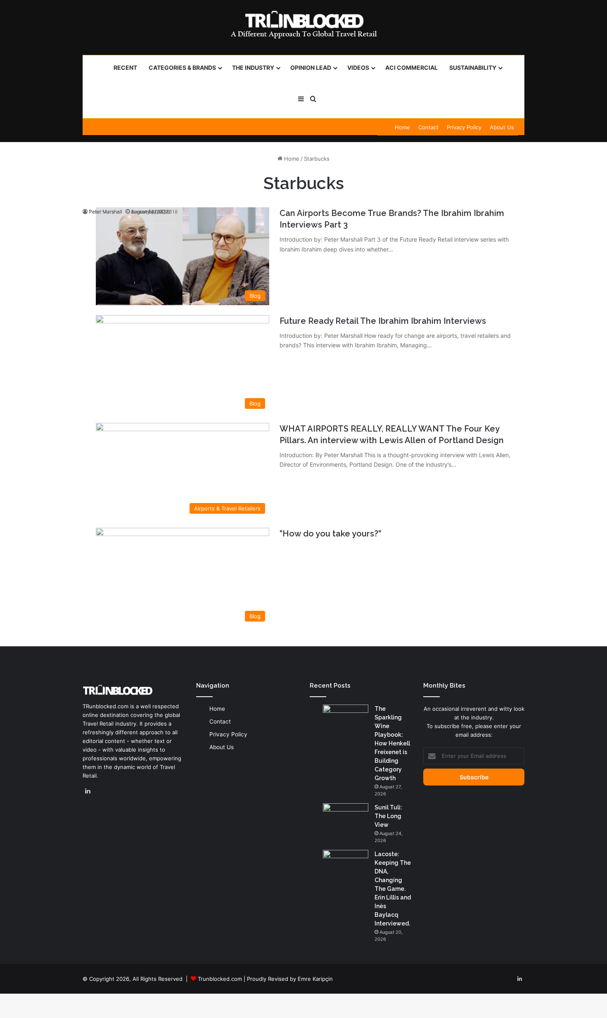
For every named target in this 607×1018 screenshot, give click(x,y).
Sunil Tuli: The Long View (388, 816)
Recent (125, 67)
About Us (502, 127)
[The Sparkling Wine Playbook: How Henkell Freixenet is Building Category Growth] (345, 720)
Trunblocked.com (220, 978)
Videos (358, 67)
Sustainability (472, 67)
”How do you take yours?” (330, 534)
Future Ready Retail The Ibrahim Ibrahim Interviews (383, 321)
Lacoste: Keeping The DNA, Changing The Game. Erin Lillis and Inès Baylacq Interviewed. (393, 889)
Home (402, 127)
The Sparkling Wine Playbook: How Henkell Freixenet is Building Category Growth (392, 743)
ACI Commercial (411, 67)
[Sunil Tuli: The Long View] (345, 818)
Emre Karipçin (315, 978)
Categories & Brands (182, 67)
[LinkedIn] (87, 791)
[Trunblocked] (303, 24)
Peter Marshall (105, 212)
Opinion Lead (310, 67)
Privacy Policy (464, 127)
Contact (428, 127)
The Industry (253, 67)
